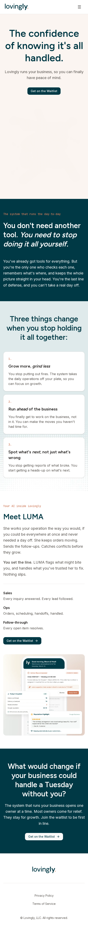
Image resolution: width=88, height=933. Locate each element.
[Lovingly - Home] (16, 7)
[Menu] (79, 7)
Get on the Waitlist (44, 91)
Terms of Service (44, 903)
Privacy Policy (44, 895)
